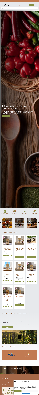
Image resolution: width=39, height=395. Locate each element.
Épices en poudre (7, 271)
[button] (37, 381)
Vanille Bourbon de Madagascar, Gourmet (31, 249)
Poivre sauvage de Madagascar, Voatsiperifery (19, 249)
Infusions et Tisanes (31, 221)
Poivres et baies (19, 245)
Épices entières (31, 245)
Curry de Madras (19, 299)
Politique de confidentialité (26, 393)
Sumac (7, 274)
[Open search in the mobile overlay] (19, 8)
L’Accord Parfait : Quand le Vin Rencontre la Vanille (10, 383)
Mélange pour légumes (7, 299)
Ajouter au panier (7, 255)
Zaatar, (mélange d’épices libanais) (7, 249)
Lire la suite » (4, 384)
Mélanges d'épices (19, 221)
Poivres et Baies (7, 221)
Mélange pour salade (31, 275)
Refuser (25, 391)
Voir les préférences (33, 391)
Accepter (18, 391)
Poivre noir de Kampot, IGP (19, 275)
